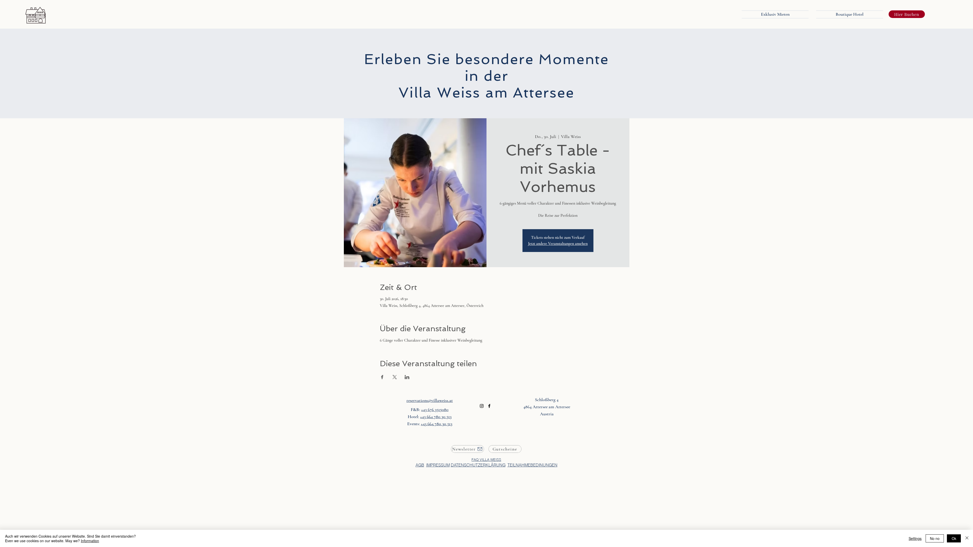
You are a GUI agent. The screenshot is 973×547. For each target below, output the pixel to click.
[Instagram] (481, 405)
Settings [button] (915, 538)
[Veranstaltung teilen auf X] (394, 377)
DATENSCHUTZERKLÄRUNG (478, 464)
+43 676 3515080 (434, 409)
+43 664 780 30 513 (436, 416)
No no (935, 538)
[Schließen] (967, 538)
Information (90, 540)
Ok (954, 538)
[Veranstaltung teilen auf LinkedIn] (407, 377)
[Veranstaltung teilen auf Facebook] (382, 377)
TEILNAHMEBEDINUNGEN (532, 464)
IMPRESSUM (438, 464)
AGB (420, 464)
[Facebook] (489, 405)
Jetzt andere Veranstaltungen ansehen (558, 243)
